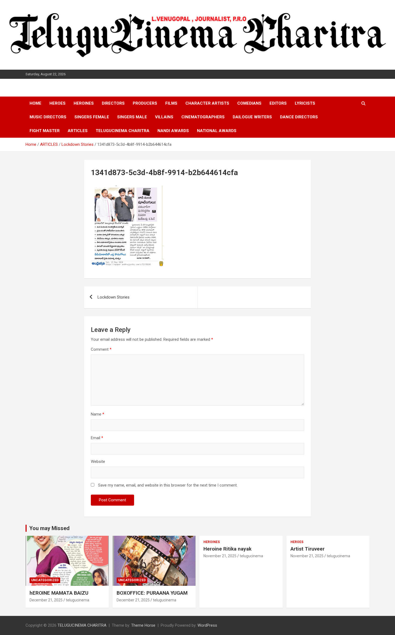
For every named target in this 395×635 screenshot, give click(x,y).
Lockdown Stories (114, 297)
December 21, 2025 (46, 600)
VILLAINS (164, 117)
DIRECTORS (113, 103)
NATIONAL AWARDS (216, 130)
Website (98, 461)
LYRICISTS (305, 103)
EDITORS (278, 103)
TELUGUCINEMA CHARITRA (122, 130)
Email (97, 437)
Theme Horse (143, 625)
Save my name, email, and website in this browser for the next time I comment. (168, 485)
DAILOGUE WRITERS (252, 117)
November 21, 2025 (219, 556)
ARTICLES (78, 130)
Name (97, 414)
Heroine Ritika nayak (227, 549)
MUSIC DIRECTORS (48, 117)
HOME (35, 103)
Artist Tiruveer (307, 549)
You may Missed (49, 528)
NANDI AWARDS (173, 130)
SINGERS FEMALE (91, 117)
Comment (101, 349)
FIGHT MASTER (45, 130)
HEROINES (84, 103)
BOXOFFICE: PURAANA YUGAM (152, 593)
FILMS (171, 103)
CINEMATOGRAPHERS (203, 117)
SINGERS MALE (132, 117)
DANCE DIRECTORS (299, 117)
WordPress (207, 625)
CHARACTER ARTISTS (207, 103)
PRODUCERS (145, 103)
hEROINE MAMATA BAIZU (59, 593)
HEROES (57, 103)
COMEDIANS (249, 103)
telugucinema (77, 600)
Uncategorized (45, 580)
